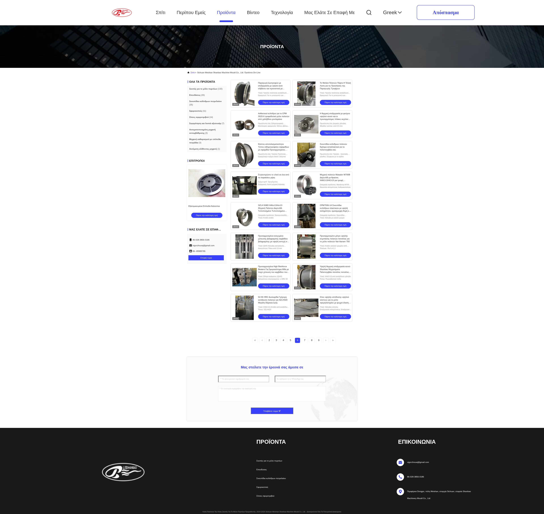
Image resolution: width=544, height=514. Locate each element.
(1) (204, 149)
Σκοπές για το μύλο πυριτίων (269, 461)
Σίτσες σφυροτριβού (265, 496)
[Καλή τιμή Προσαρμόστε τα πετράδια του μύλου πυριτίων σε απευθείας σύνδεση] (206, 183)
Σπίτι (160, 12)
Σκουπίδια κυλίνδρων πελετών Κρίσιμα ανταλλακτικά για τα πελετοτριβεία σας (333, 147)
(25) (205, 103)
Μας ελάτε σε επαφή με (329, 12)
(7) (206, 123)
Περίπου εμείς (191, 12)
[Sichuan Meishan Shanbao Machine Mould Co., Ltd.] (122, 12)
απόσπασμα (446, 12)
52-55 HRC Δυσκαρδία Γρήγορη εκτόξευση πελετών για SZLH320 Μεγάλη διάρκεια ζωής (272, 300)
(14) (201, 117)
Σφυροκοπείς (262, 487)
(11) (197, 111)
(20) (197, 95)
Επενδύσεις (261, 469)
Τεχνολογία (282, 12)
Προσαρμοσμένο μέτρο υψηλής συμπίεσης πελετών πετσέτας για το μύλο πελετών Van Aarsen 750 (335, 239)
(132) (206, 89)
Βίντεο (253, 12)
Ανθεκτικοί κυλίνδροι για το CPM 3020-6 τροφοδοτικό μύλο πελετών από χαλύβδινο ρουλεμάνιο (273, 116)
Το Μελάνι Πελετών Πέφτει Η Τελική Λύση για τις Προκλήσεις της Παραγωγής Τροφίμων (335, 86)
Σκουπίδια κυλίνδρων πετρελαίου (271, 478)
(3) (202, 131)
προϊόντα (226, 12)
